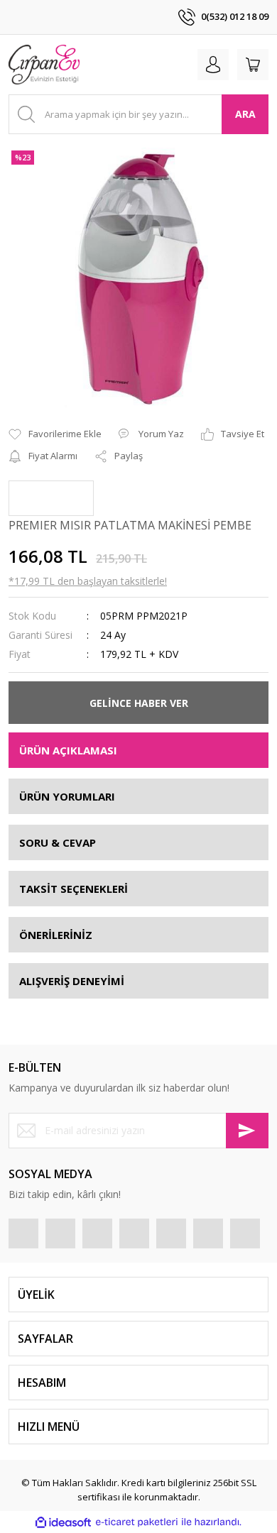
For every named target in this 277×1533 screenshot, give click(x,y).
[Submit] (247, 1130)
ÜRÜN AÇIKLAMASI (68, 750)
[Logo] (44, 64)
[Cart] (252, 64)
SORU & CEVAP (57, 842)
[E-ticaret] (136, 1522)
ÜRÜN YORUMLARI (67, 796)
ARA (245, 114)
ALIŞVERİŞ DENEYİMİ (71, 981)
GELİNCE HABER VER (138, 703)
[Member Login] (213, 64)
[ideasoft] (63, 1522)
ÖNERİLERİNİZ (55, 935)
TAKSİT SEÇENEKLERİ (73, 888)
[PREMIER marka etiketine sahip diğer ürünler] (51, 498)
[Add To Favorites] (55, 434)
